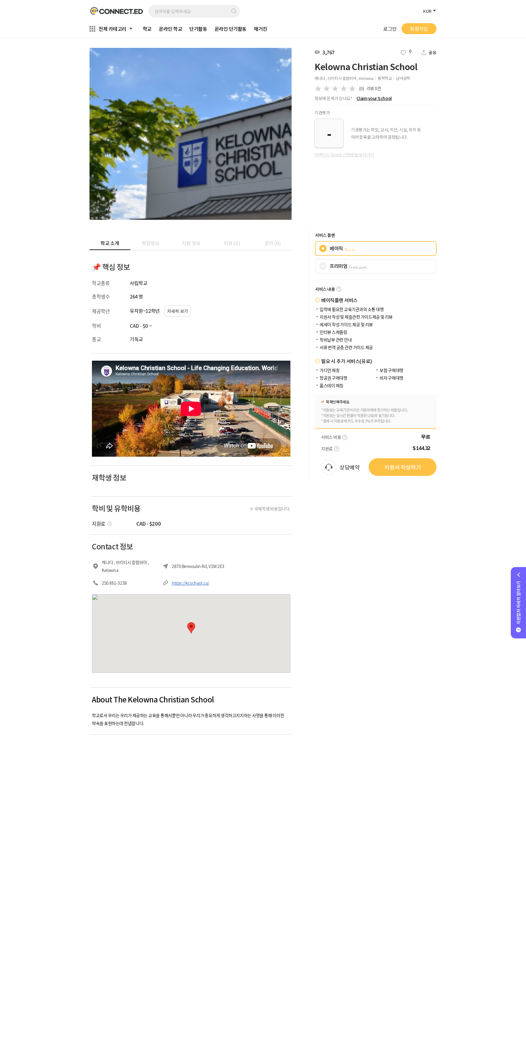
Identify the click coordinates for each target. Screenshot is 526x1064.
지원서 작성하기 (402, 467)
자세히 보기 (177, 311)
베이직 (342, 248)
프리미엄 (348, 266)
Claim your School (373, 98)
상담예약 (349, 467)
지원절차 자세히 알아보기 (518, 602)
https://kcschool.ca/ (190, 583)
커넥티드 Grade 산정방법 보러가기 (344, 155)
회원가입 (419, 28)
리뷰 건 (373, 88)
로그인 (390, 28)
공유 (433, 52)
